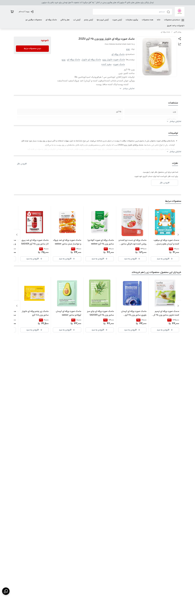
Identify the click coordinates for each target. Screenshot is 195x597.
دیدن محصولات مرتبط (32, 48)
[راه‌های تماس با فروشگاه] (6, 591)
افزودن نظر (22, 163)
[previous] (178, 234)
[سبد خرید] (12, 11)
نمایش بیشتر (175, 121)
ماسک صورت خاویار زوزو (114, 59)
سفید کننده (106, 64)
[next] (17, 234)
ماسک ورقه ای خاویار (91, 59)
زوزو (128, 49)
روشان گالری (177, 32)
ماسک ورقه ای (165, 32)
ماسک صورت (119, 64)
